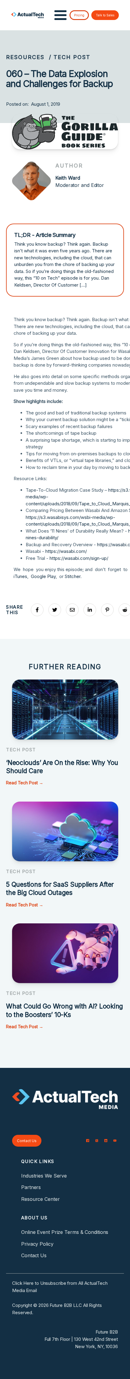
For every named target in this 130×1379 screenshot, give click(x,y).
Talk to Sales (105, 15)
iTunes (20, 576)
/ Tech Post (69, 57)
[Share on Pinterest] (107, 609)
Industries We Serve (44, 1176)
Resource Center (40, 1199)
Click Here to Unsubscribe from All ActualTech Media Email (60, 1286)
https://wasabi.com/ (66, 551)
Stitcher (72, 576)
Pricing (79, 15)
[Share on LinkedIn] (89, 609)
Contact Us (27, 1140)
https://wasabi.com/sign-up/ (79, 558)
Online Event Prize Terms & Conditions (64, 1232)
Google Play (43, 576)
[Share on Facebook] (37, 609)
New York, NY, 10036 (96, 1346)
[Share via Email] (72, 609)
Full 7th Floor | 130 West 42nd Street (81, 1339)
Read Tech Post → (24, 782)
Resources (25, 57)
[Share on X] (54, 609)
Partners (31, 1187)
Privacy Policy (37, 1244)
